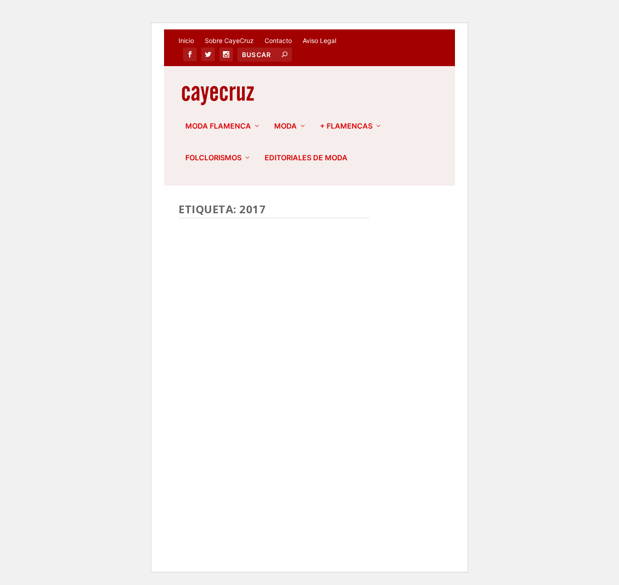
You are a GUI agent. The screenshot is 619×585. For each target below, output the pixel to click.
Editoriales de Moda (306, 158)
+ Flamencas (346, 126)
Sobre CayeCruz (229, 40)
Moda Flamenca (218, 126)
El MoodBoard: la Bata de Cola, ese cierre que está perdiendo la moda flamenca (261, 359)
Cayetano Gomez (225, 394)
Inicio (186, 40)
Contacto (278, 40)
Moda (285, 126)
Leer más (209, 465)
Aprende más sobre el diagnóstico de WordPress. (251, 530)
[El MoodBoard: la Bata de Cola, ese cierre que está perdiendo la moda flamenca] (274, 278)
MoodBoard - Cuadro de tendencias (241, 403)
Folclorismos (213, 158)
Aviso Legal (319, 40)
